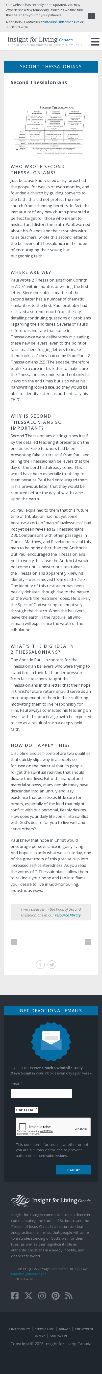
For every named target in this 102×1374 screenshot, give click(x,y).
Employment (84, 1329)
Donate (64, 1329)
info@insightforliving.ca (28, 1274)
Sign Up (39, 1335)
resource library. (68, 915)
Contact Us (58, 1335)
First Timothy (88, 942)
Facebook (40, 964)
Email (15, 1083)
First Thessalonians (14, 942)
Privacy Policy (19, 1329)
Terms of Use (44, 1329)
